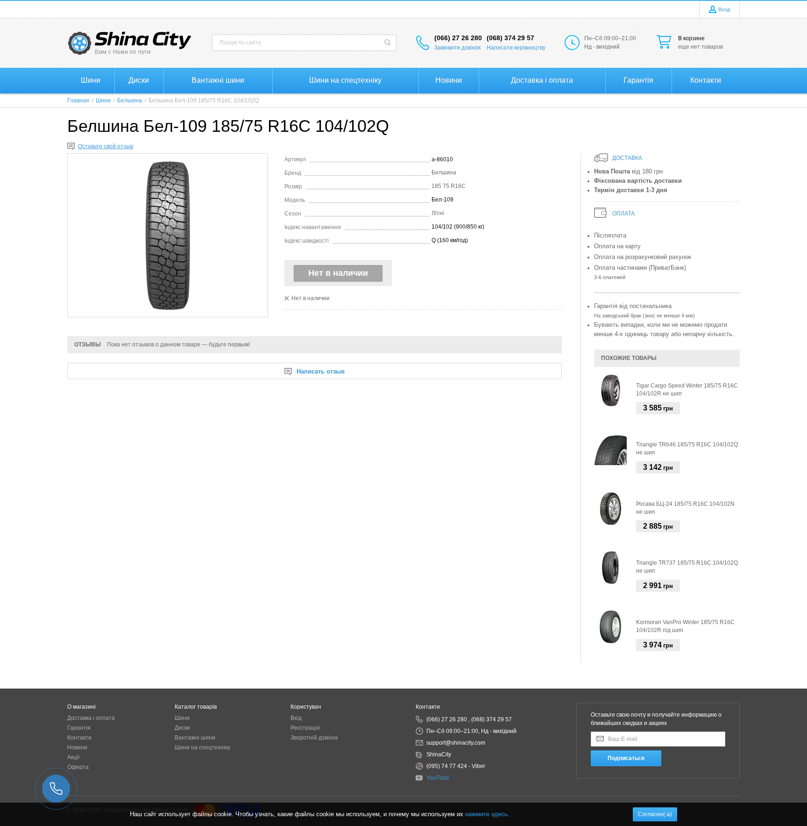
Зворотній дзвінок (314, 737)
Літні (438, 213)
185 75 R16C (449, 186)
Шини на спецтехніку (202, 747)
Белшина (444, 172)
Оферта (78, 767)
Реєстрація (305, 728)
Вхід (296, 718)
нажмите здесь (486, 814)
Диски (182, 728)
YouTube (437, 778)
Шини (182, 718)
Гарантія (79, 728)
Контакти (79, 737)
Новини (77, 747)
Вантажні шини (195, 737)
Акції (73, 757)
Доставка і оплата (91, 718)
